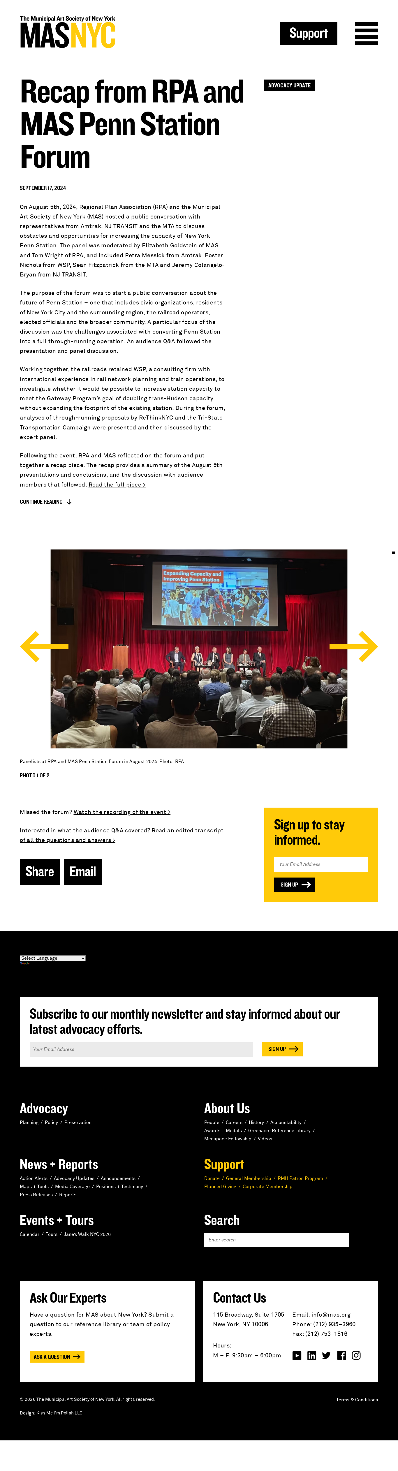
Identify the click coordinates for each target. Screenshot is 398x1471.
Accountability (286, 1122)
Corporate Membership (268, 1186)
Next (354, 647)
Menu (366, 33)
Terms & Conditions (357, 1400)
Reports (67, 1194)
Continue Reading (41, 502)
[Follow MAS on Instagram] (356, 1355)
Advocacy (44, 1109)
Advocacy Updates (74, 1178)
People (211, 1122)
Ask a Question (52, 1357)
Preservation (77, 1122)
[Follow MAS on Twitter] (326, 1355)
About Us (227, 1109)
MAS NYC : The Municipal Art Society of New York (109, 32)
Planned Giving (220, 1186)
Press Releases (36, 1194)
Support (309, 33)
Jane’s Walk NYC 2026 (87, 1234)
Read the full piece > (117, 485)
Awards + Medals (223, 1130)
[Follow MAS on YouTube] (297, 1355)
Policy (51, 1122)
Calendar (29, 1234)
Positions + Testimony (119, 1186)
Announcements (118, 1178)
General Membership (248, 1178)
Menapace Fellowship (227, 1139)
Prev (44, 647)
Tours (51, 1234)
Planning (29, 1122)
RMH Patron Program (300, 1178)
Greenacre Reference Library (279, 1130)
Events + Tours (57, 1220)
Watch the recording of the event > (122, 812)
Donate (212, 1178)
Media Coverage (72, 1186)
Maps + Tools (34, 1186)
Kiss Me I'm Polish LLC (59, 1413)
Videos (265, 1139)
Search (222, 1220)
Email (83, 872)
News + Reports (59, 1165)
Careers (234, 1122)
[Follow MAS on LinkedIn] (311, 1355)
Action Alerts (33, 1178)
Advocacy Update (289, 86)
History (256, 1122)
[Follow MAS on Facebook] (341, 1355)
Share (40, 872)
